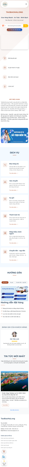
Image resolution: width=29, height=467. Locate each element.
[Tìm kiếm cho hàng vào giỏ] (4, 451)
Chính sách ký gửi (5, 445)
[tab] (5, 282)
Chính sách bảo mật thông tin (7, 438)
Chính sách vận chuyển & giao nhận (9, 440)
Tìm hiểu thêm (12, 173)
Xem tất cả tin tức (14, 410)
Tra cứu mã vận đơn (15, 29)
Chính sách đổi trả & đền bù (7, 442)
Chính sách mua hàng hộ (6, 447)
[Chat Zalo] (4, 457)
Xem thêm (5, 405)
